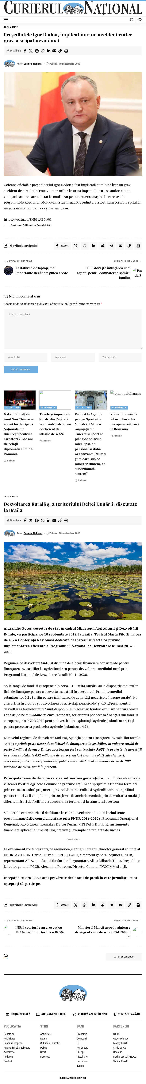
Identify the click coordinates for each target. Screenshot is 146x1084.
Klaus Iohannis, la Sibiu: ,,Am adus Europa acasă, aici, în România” (125, 421)
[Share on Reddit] (102, 246)
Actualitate (11, 27)
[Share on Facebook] (25, 51)
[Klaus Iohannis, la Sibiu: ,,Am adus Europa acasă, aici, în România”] (126, 400)
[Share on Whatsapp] (42, 51)
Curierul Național (33, 63)
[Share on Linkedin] (48, 51)
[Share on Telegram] (111, 246)
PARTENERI (121, 1026)
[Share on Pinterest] (36, 51)
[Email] (54, 51)
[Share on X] (30, 51)
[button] (7, 19)
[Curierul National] (73, 8)
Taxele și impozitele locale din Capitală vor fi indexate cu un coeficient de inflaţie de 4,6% (55, 424)
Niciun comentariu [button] (126, 956)
